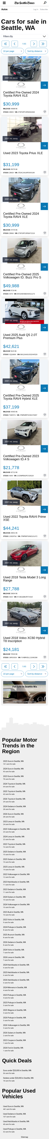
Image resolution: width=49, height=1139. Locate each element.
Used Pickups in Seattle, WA (14, 1130)
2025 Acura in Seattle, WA (14, 936)
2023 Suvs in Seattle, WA (13, 777)
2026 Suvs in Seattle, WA (13, 815)
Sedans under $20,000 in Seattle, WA (18, 1079)
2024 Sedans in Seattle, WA (14, 807)
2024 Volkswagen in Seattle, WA (16, 905)
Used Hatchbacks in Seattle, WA (16, 1122)
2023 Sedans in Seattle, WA (14, 890)
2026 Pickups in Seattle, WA (14, 1019)
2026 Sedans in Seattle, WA (14, 943)
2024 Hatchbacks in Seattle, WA (16, 966)
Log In (35, 9)
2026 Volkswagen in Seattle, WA (16, 1026)
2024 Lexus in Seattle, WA (13, 838)
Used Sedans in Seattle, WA (14, 1115)
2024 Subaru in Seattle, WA (14, 898)
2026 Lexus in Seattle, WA (13, 958)
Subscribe (44, 9)
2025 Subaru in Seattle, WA (14, 860)
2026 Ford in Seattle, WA (13, 1049)
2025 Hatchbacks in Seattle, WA (16, 973)
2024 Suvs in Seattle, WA (13, 770)
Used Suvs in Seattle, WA (13, 1107)
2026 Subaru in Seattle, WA (14, 1034)
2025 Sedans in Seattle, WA (14, 853)
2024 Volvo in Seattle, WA (13, 951)
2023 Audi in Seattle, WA (13, 913)
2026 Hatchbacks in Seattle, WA (16, 981)
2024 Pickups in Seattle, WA (14, 928)
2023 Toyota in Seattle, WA (14, 845)
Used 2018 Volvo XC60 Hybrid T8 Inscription (24, 639)
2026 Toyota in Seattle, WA (14, 800)
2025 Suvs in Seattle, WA (13, 762)
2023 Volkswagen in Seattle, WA (16, 875)
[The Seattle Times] (24, 3)
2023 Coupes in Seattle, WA (14, 1041)
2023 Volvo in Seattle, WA (13, 921)
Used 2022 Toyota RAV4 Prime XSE (24, 518)
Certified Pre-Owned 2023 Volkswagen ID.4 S (21, 458)
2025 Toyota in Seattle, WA (14, 792)
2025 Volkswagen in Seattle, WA (16, 830)
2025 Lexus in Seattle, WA (13, 868)
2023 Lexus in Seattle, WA (13, 823)
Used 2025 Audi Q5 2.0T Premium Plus (20, 336)
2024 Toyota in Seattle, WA (14, 785)
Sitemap (24, 1137)
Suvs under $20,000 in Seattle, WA (17, 1071)
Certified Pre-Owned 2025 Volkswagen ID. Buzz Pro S (22, 276)
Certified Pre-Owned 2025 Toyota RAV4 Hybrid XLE (21, 397)
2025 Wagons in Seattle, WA (14, 1011)
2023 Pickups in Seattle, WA (14, 996)
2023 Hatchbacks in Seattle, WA (16, 883)
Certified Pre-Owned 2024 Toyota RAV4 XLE (21, 94)
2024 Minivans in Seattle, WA (15, 988)
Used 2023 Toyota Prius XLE (23, 153)
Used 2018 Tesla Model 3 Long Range (24, 579)
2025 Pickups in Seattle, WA (14, 1004)
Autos (4, 9)
